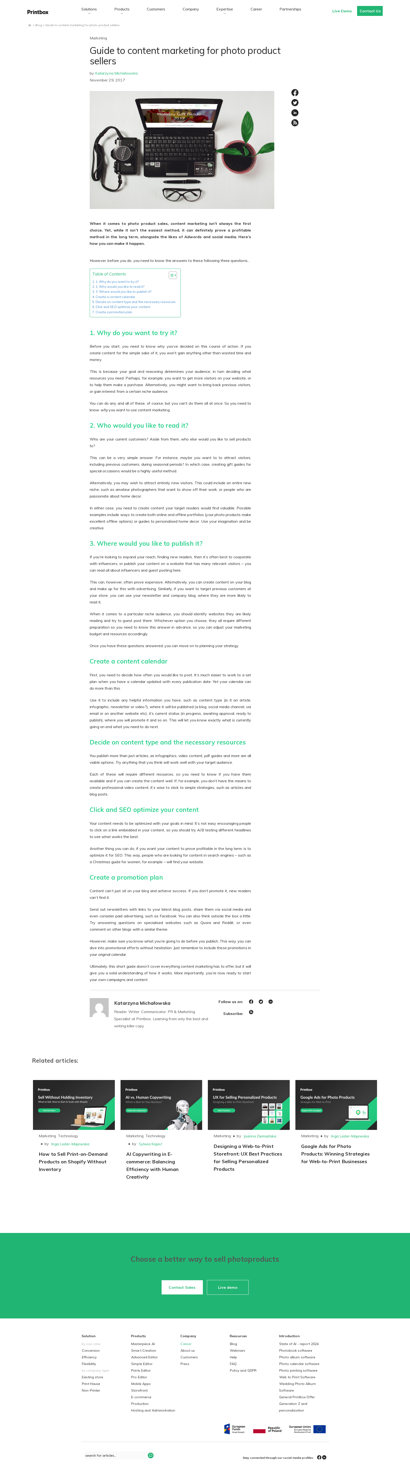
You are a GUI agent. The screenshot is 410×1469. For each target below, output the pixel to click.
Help (233, 1357)
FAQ (233, 1364)
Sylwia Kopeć (150, 1144)
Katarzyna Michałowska (116, 73)
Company (191, 9)
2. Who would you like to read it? (120, 287)
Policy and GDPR (243, 1370)
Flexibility (89, 1364)
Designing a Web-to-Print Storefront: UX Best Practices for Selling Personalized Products (248, 1157)
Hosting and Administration (153, 1410)
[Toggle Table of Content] (170, 275)
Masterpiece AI (143, 1344)
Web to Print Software (297, 1377)
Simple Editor (142, 1364)
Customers (156, 9)
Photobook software (295, 1350)
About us (188, 1350)
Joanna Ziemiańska (260, 1136)
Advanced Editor (144, 1357)
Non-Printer (91, 1390)
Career (256, 9)
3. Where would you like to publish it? (123, 292)
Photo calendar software (299, 1364)
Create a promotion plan (114, 312)
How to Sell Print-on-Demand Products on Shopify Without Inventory (73, 1161)
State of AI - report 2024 (299, 1344)
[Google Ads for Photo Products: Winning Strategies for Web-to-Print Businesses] (336, 1105)
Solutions (89, 9)
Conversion (91, 1350)
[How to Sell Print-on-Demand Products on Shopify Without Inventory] (74, 1105)
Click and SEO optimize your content (123, 307)
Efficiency (89, 1357)
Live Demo (342, 11)
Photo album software (297, 1357)
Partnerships (290, 9)
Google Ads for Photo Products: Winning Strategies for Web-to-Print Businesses (335, 1153)
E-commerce (141, 1397)
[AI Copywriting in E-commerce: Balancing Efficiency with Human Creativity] (161, 1105)
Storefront (139, 1390)
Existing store (92, 1377)
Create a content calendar (115, 297)
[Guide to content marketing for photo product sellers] (182, 149)
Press (185, 1364)
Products (122, 9)
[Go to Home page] (29, 25)
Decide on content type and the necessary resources (136, 302)
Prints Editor (141, 1370)
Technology (68, 1135)
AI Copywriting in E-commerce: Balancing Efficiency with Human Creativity (152, 1165)
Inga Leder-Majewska (70, 1144)
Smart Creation (143, 1350)
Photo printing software (298, 1370)
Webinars (237, 1350)
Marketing (98, 38)
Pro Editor (139, 1377)
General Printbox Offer (297, 1397)
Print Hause (91, 1384)
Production (140, 1404)
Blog (233, 1344)
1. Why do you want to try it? (117, 282)
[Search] (151, 1455)
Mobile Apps (141, 1384)
